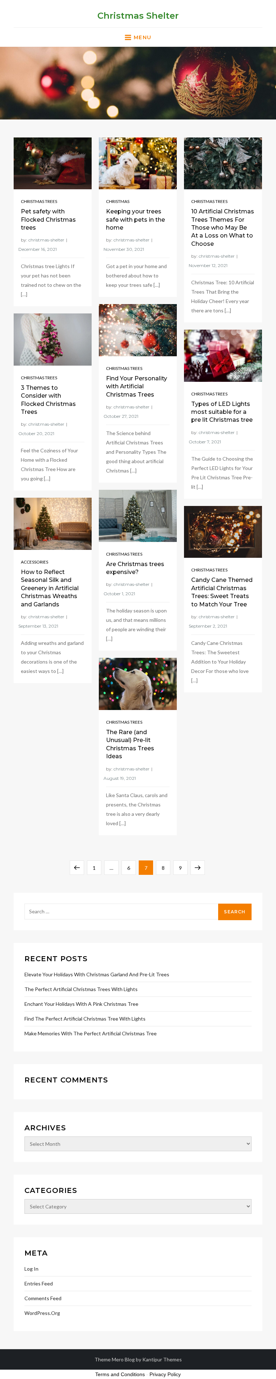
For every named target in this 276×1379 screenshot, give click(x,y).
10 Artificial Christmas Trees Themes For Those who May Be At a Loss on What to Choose (222, 227)
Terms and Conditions (120, 1374)
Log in (31, 1269)
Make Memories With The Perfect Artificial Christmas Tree (90, 1033)
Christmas (117, 201)
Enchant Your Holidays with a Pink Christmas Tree (81, 1004)
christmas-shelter (46, 240)
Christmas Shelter (138, 15)
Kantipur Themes (162, 1359)
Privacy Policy (165, 1374)
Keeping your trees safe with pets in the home (135, 219)
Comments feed (42, 1298)
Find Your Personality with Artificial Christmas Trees (136, 386)
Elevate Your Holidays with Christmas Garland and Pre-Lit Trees (96, 974)
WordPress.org (42, 1313)
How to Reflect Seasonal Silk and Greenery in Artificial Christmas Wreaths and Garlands (50, 588)
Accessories (34, 562)
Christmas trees (39, 201)
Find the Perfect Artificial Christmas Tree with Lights (85, 1019)
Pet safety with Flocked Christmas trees (48, 219)
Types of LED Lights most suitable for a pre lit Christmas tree (222, 412)
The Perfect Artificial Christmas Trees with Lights (81, 989)
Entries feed (38, 1283)
